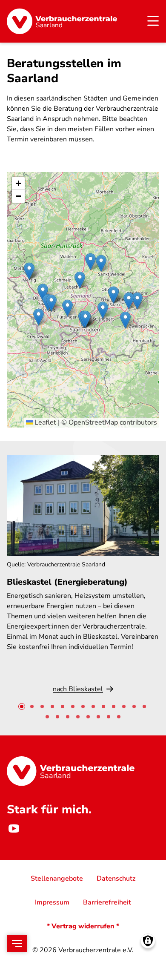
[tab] (21, 706)
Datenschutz (116, 878)
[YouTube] (14, 828)
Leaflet (44, 422)
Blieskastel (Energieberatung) (67, 582)
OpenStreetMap (93, 422)
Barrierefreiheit (107, 902)
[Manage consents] (147, 940)
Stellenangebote (57, 878)
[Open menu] (17, 943)
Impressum (52, 902)
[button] (125, 320)
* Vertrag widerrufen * (83, 926)
